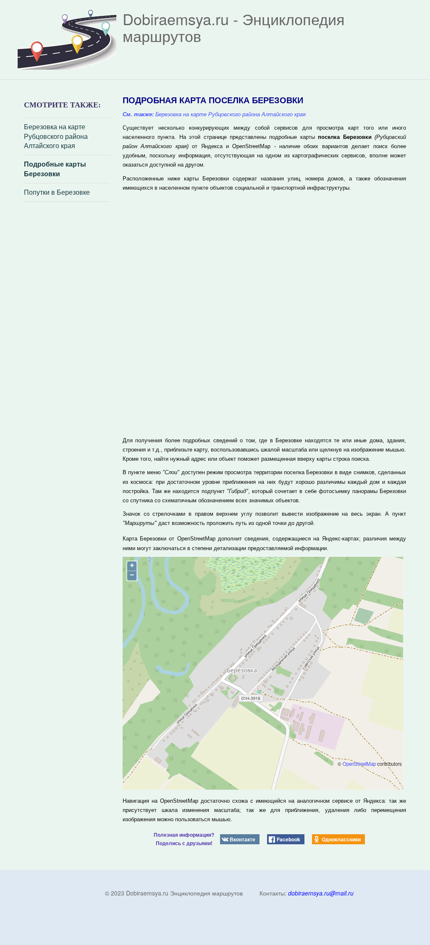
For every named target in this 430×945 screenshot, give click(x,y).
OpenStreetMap (359, 763)
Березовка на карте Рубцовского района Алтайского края (56, 136)
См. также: (138, 114)
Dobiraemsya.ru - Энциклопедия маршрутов (234, 27)
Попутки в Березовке (57, 192)
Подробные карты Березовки (55, 168)
